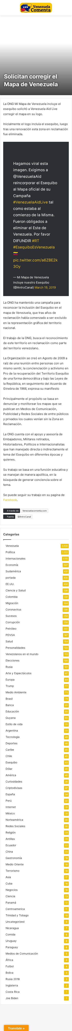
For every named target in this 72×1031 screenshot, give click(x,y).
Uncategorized (15, 921)
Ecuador (11, 845)
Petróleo (11, 628)
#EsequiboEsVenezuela (34, 247)
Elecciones (12, 660)
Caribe (10, 749)
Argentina (12, 730)
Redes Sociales (15, 826)
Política (10, 552)
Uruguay (11, 940)
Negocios (12, 889)
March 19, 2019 (45, 287)
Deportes (11, 743)
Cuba (9, 883)
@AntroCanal (24, 516)
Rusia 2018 (13, 979)
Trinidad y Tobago (17, 915)
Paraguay (12, 947)
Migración (12, 603)
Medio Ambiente (16, 692)
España (10, 794)
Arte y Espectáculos (18, 673)
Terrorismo (12, 870)
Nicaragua (12, 928)
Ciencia (10, 896)
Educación (12, 711)
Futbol (10, 966)
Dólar (9, 768)
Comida (10, 934)
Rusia (9, 666)
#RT (35, 241)
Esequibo (11, 762)
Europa (10, 679)
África (9, 960)
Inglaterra (12, 985)
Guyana (11, 717)
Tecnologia (13, 737)
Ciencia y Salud (16, 590)
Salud (9, 641)
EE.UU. (10, 584)
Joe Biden (12, 998)
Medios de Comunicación (22, 953)
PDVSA (10, 635)
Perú (9, 800)
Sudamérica (13, 571)
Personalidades (15, 647)
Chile (9, 756)
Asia (8, 877)
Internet (11, 807)
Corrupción (13, 622)
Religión (11, 832)
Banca (10, 705)
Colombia (12, 596)
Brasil (9, 698)
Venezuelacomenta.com (34, 510)
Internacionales (15, 558)
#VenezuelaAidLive (30, 202)
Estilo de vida (14, 724)
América (11, 775)
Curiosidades (14, 781)
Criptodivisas (14, 787)
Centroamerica (15, 909)
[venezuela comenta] (36, 8)
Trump (10, 686)
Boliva (9, 972)
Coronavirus (13, 609)
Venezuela (12, 545)
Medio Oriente (15, 864)
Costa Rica (13, 991)
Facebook (10, 500)
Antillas (10, 838)
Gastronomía (14, 858)
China (9, 851)
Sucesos (11, 615)
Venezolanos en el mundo (22, 654)
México (10, 813)
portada (11, 577)
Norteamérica (14, 819)
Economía (12, 564)
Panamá (11, 902)
